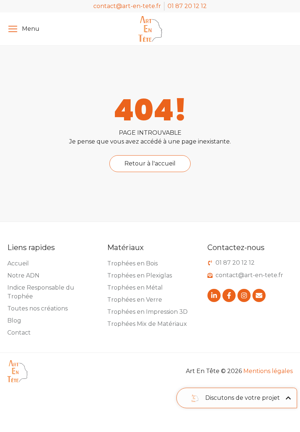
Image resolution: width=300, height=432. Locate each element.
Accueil (18, 263)
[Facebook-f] (229, 295)
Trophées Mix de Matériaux (147, 323)
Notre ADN (23, 275)
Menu (31, 28)
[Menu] (12, 28)
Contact (19, 332)
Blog (14, 320)
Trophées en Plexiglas (139, 275)
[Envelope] (259, 295)
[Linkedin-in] (214, 295)
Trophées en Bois (132, 263)
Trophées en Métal (135, 287)
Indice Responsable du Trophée (40, 292)
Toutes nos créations (37, 308)
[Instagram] (244, 295)
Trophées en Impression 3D (147, 311)
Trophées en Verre (134, 299)
